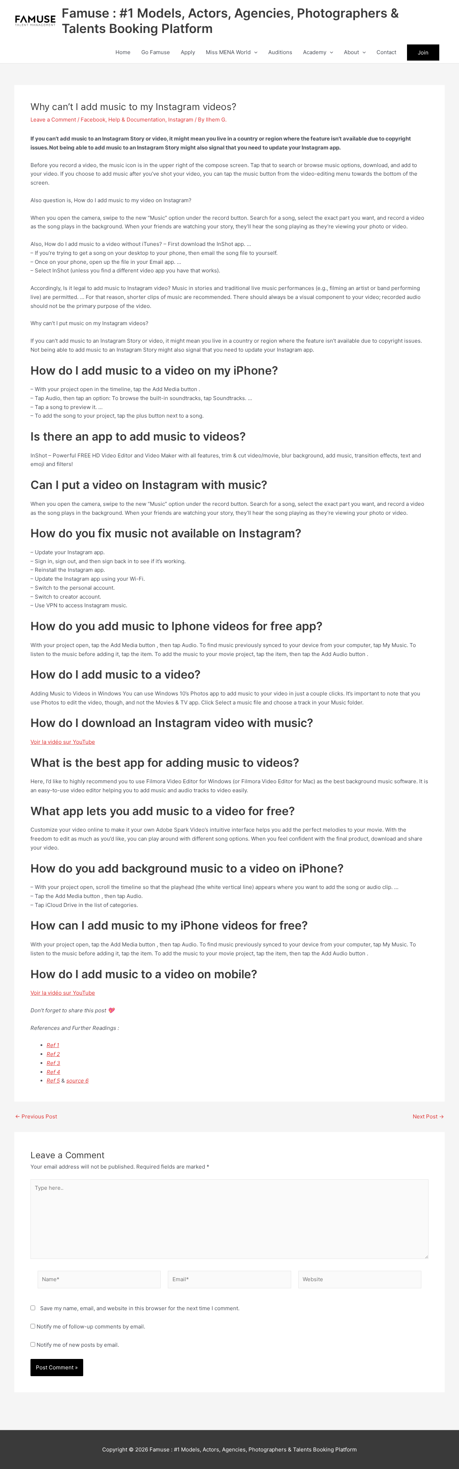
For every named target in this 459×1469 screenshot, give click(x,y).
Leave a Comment (53, 119)
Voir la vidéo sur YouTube (62, 741)
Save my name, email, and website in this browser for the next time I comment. (140, 1308)
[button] (254, 52)
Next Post (428, 1116)
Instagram (180, 119)
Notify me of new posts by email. (78, 1344)
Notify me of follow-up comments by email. (91, 1326)
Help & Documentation (136, 119)
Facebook (93, 119)
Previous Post (36, 1116)
